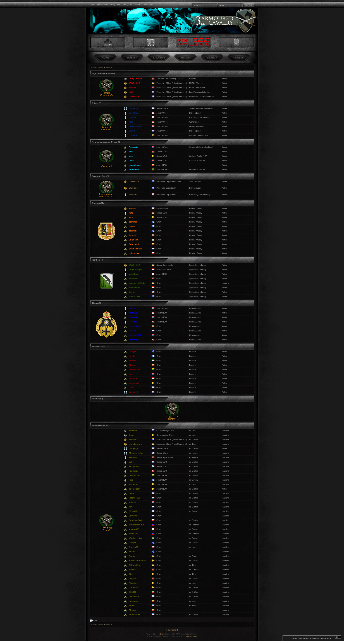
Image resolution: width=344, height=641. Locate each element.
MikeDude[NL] (135, 335)
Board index (97, 67)
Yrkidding (133, 113)
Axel (131, 152)
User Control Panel (105, 5)
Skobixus (133, 188)
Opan (131, 435)
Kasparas (133, 601)
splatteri (133, 231)
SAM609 (132, 360)
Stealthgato (134, 340)
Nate (131, 122)
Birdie (131, 605)
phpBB (160, 634)
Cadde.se (133, 587)
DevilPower (134, 596)
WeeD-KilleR (134, 83)
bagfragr (133, 222)
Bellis (131, 493)
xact (131, 156)
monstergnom (135, 444)
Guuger (132, 351)
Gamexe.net (191, 636)
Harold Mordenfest (137, 561)
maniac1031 (134, 296)
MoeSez (132, 570)
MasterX (132, 331)
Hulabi (132, 356)
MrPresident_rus (136, 525)
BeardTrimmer (135, 249)
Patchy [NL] (134, 498)
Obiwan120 (134, 96)
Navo (131, 374)
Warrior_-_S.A (135, 538)
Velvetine (133, 378)
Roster (109, 67)
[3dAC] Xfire (127, 5)
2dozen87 (133, 547)
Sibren (132, 131)
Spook (132, 556)
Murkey (132, 87)
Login (92, 5)
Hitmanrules (134, 614)
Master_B (133, 484)
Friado (132, 226)
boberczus (134, 253)
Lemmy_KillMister (137, 283)
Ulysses (132, 578)
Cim (131, 574)
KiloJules (133, 457)
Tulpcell (132, 502)
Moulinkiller (134, 287)
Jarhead (132, 235)
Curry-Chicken (135, 79)
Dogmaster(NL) (136, 126)
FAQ (118, 5)
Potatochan (134, 326)
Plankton (133, 583)
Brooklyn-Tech (136, 520)
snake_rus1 (134, 534)
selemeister (134, 383)
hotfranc (133, 117)
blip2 (131, 92)
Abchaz (132, 365)
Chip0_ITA (133, 240)
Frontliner (133, 278)
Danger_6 (133, 108)
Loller (131, 161)
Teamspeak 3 (148, 5)
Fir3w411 (133, 511)
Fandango (133, 471)
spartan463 (134, 529)
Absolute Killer (136, 453)
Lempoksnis (134, 165)
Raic (131, 480)
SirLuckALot (135, 565)
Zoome (132, 292)
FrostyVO (133, 147)
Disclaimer (172, 630)
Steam (137, 5)
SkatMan (133, 430)
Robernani (134, 170)
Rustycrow (134, 466)
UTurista (133, 135)
